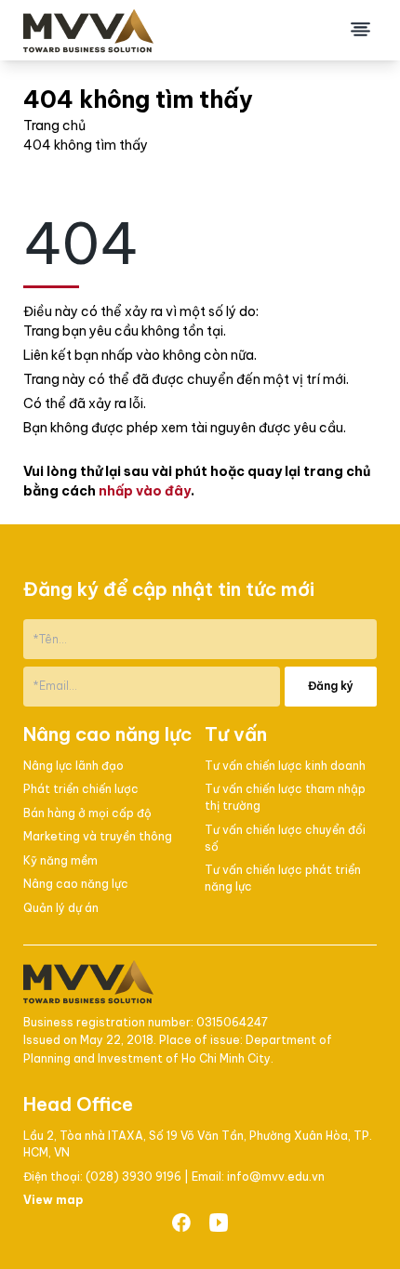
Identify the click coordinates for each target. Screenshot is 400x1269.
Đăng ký (330, 686)
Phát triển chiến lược (81, 789)
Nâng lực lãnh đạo (73, 766)
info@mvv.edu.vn (276, 1176)
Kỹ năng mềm (60, 860)
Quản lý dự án (61, 908)
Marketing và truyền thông (97, 836)
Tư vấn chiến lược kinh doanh (285, 766)
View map (53, 1200)
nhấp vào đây (145, 490)
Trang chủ (54, 125)
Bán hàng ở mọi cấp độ (87, 813)
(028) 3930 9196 (135, 1176)
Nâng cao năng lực (75, 884)
